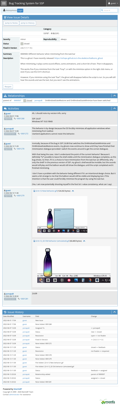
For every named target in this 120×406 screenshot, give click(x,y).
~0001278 (20, 148)
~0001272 (24, 133)
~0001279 (20, 195)
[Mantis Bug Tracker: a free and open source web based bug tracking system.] (107, 401)
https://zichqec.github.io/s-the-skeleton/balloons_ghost (78, 58)
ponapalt (38, 100)
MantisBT (18, 389)
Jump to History (28, 23)
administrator (14, 394)
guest (8, 113)
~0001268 (20, 118)
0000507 (17, 100)
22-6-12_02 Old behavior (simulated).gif (52, 241)
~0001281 (24, 298)
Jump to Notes (11, 23)
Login (20, 10)
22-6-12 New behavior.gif (46, 190)
